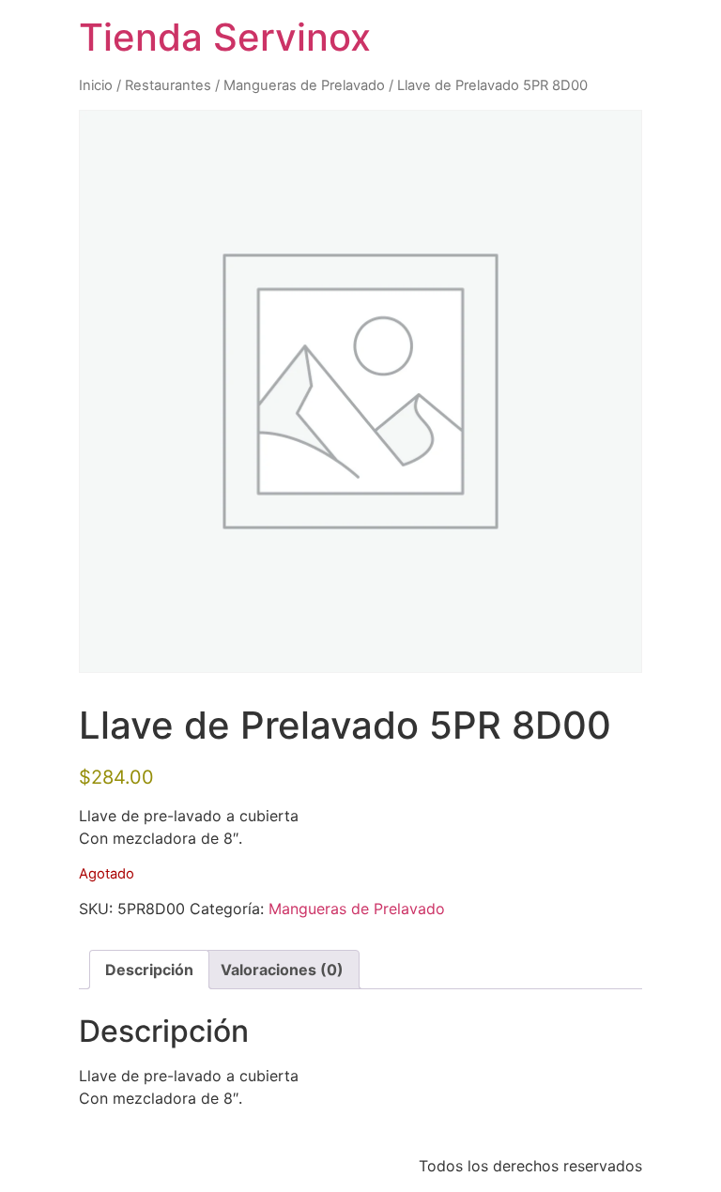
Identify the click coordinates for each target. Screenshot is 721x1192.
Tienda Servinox (225, 37)
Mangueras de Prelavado (304, 85)
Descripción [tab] (149, 969)
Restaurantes (168, 85)
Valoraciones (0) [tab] (282, 969)
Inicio (96, 85)
